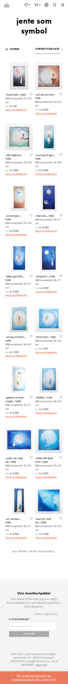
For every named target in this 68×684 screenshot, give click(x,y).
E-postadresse (20, 620)
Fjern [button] (54, 679)
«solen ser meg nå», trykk (14, 460)
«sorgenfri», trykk (45, 276)
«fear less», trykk (44, 215)
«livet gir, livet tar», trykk (43, 520)
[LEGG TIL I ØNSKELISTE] (31, 94)
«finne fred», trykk (45, 336)
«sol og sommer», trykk (15, 338)
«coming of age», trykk (45, 157)
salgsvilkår (41, 664)
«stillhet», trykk (43, 397)
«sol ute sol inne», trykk (45, 96)
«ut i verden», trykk (13, 520)
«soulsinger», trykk (13, 217)
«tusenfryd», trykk (15, 94)
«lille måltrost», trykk (13, 157)
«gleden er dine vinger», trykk (14, 399)
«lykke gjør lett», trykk (14, 278)
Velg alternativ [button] (16, 110)
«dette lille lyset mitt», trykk (44, 460)
